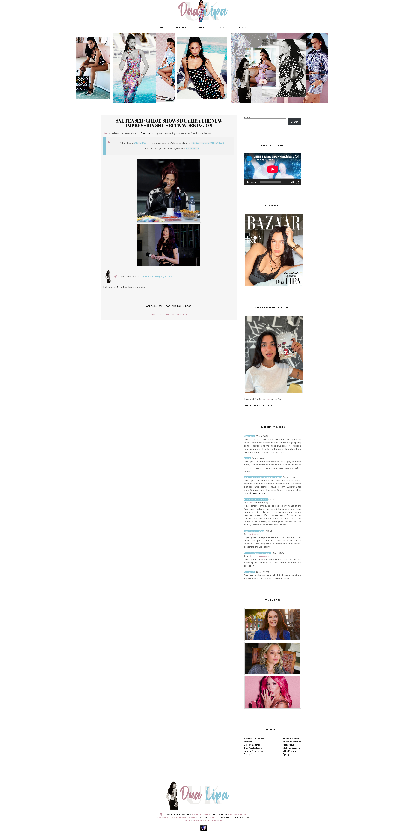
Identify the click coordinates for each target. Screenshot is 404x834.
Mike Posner (289, 751)
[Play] (248, 182)
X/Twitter (122, 286)
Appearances (154, 306)
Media (223, 27)
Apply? (248, 754)
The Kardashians (253, 748)
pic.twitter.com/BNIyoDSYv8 (208, 143)
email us (213, 818)
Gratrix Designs (238, 815)
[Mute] (292, 182)
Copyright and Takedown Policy (177, 818)
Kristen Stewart (291, 738)
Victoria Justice (253, 744)
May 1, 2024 (192, 148)
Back (187, 821)
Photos (203, 27)
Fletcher (248, 741)
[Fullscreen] (297, 182)
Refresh (198, 821)
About (243, 27)
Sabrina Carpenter (254, 738)
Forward (217, 821)
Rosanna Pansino (292, 741)
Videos (187, 306)
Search (247, 116)
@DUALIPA (140, 143)
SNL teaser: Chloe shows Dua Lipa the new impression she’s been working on (169, 123)
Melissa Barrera (291, 748)
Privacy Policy (201, 815)
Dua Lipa (180, 27)
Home (160, 27)
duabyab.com (259, 493)
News (167, 306)
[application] (272, 169)
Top (207, 821)
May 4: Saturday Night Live (157, 276)
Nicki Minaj (289, 744)
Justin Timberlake (254, 751)
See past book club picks (258, 405)
